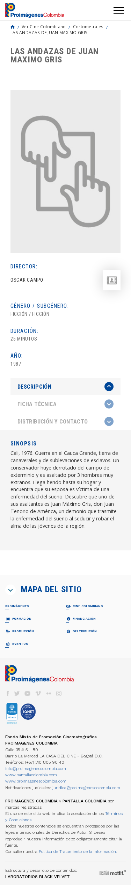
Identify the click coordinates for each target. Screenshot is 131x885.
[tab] (65, 387)
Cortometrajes (88, 26)
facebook (7, 693)
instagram (59, 693)
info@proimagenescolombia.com (35, 768)
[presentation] (65, 386)
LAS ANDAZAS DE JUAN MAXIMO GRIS (48, 32)
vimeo (38, 693)
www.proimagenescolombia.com (35, 781)
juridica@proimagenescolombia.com (86, 787)
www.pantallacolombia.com (31, 774)
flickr (48, 693)
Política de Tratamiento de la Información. (78, 851)
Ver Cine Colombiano (44, 26)
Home (12, 27)
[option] (65, 171)
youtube (27, 693)
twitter (17, 693)
